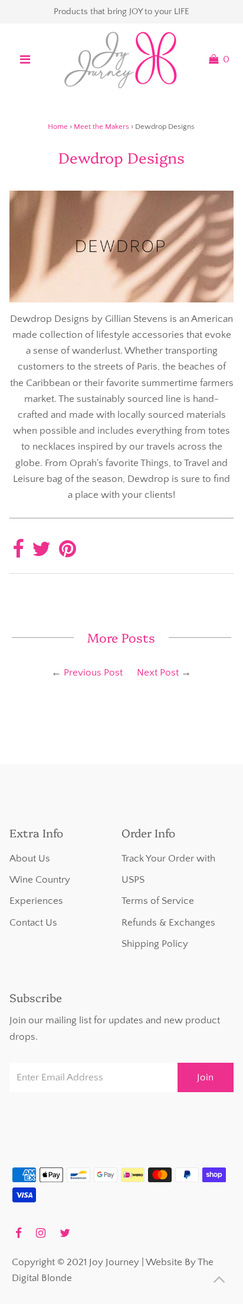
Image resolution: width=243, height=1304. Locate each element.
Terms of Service (157, 901)
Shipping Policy (154, 944)
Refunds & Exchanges (168, 922)
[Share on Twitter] (41, 553)
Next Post (158, 672)
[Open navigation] (25, 59)
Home (58, 126)
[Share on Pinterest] (67, 553)
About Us (29, 858)
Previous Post (93, 672)
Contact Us (33, 922)
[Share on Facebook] (18, 553)
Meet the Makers (101, 126)
